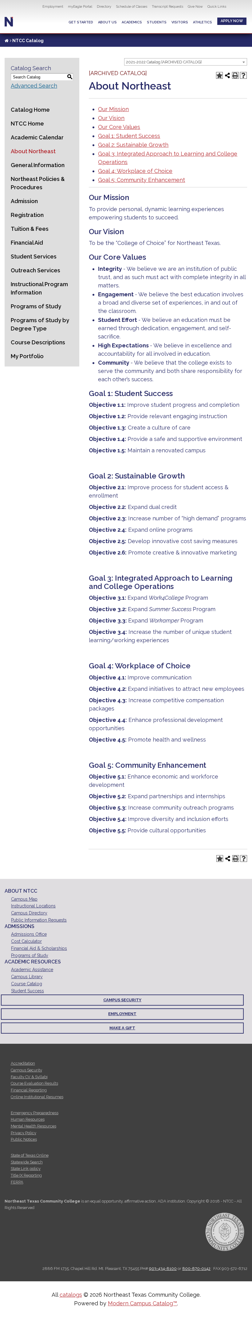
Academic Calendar (37, 137)
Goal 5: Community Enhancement (141, 180)
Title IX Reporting (26, 1175)
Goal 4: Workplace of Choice (135, 171)
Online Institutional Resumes (37, 1097)
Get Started (81, 22)
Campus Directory (29, 913)
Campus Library (27, 976)
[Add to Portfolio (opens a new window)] (219, 75)
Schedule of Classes (131, 7)
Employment (52, 7)
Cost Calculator (26, 941)
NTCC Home (27, 123)
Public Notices (24, 1139)
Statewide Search (27, 1162)
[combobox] (185, 62)
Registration (27, 215)
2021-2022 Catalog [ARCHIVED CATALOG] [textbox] (164, 62)
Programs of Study (36, 306)
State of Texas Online (30, 1155)
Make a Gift (122, 1028)
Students (157, 22)
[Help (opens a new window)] (243, 75)
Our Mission (113, 109)
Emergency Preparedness (34, 1113)
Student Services (34, 256)
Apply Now (232, 21)
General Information (38, 165)
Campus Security (122, 1000)
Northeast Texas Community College (9, 21)
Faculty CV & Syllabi (29, 1077)
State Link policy (26, 1168)
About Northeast (33, 151)
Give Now (195, 7)
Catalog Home (30, 109)
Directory (104, 7)
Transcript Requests (167, 7)
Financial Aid (27, 242)
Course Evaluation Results (34, 1083)
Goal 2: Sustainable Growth (133, 145)
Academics (132, 22)
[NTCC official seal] (224, 1231)
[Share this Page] (227, 75)
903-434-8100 (163, 1268)
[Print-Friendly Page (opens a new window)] (235, 75)
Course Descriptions (38, 342)
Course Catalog (26, 983)
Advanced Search (34, 85)
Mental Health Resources (33, 1126)
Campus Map (24, 899)
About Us (107, 22)
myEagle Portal (80, 7)
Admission (24, 201)
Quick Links (216, 7)
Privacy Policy (23, 1133)
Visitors (179, 22)
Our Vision (111, 118)
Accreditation (23, 1063)
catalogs (71, 1294)
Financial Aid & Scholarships (39, 948)
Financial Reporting (29, 1090)
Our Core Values (119, 127)
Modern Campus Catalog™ (142, 1303)
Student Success (27, 990)
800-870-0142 (196, 1268)
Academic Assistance (32, 969)
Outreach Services (35, 270)
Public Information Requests (39, 920)
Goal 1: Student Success (129, 136)
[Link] (7, 40)
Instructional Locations (33, 905)
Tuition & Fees (30, 229)
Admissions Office (29, 934)
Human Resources (28, 1119)
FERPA (17, 1182)
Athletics (202, 22)
